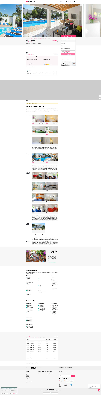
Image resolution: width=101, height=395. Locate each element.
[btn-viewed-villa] (70, 1)
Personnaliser (3, 393)
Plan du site (27, 375)
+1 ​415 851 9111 (63, 63)
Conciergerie (27, 376)
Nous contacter (28, 373)
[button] (42, 106)
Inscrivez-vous (73, 375)
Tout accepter (14, 393)
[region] (50, 90)
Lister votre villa (28, 377)
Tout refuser (9, 393)
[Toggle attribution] (100, 98)
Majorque (39, 373)
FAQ (26, 374)
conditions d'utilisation (67, 51)
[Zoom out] (100, 96)
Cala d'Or (28, 41)
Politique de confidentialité (50, 373)
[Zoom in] (100, 95)
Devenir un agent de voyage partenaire (31, 382)
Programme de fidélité (29, 381)
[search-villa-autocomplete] (66, 1)
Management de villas (29, 378)
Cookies (48, 374)
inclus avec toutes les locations (52, 262)
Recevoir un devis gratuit (68, 54)
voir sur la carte (31, 41)
